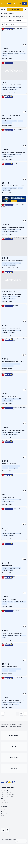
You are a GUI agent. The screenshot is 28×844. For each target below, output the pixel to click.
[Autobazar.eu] (14, 735)
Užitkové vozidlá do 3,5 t (6, 792)
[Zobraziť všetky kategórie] (25, 9)
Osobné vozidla (4, 790)
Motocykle (16, 9)
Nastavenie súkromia (6, 820)
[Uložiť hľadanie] (3, 25)
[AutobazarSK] (14, 757)
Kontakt (3, 809)
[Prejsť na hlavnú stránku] (8, 3)
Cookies (3, 811)
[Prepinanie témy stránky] (20, 3)
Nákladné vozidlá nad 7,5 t (7, 796)
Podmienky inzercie (5, 813)
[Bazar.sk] (14, 768)
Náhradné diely (4, 802)
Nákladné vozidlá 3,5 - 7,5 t (7, 794)
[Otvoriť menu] (24, 3)
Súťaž (2, 817)
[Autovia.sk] (14, 746)
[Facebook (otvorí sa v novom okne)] (3, 830)
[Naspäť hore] (3, 714)
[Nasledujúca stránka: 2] (25, 714)
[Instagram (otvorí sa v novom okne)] (7, 830)
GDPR (2, 815)
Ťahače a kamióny (5, 798)
